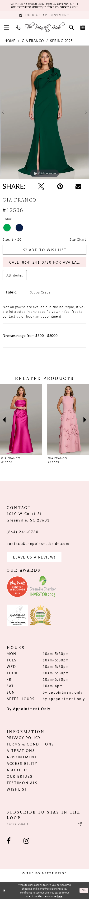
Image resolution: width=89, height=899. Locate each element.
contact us (11, 316)
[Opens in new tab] (17, 586)
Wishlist (17, 789)
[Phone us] (18, 27)
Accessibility (22, 763)
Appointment (22, 757)
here (59, 896)
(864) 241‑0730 (22, 531)
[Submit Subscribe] (79, 824)
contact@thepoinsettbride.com (38, 543)
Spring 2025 (61, 40)
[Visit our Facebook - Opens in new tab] (9, 841)
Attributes (14, 275)
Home (10, 40)
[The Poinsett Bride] (44, 27)
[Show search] (71, 27)
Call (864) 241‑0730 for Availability (47, 262)
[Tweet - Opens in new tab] (41, 186)
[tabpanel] (44, 112)
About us (17, 769)
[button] (7, 27)
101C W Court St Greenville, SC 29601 (28, 516)
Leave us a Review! (34, 557)
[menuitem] (7, 27)
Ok (84, 890)
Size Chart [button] (78, 239)
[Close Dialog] (4, 890)
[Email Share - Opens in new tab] (78, 186)
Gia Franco (33, 40)
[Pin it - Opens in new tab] (60, 186)
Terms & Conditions (30, 744)
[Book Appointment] (82, 27)
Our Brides (20, 776)
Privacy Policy (24, 737)
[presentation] (50, 419)
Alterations (21, 750)
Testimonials (22, 782)
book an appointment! (44, 316)
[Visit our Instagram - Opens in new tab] (26, 841)
